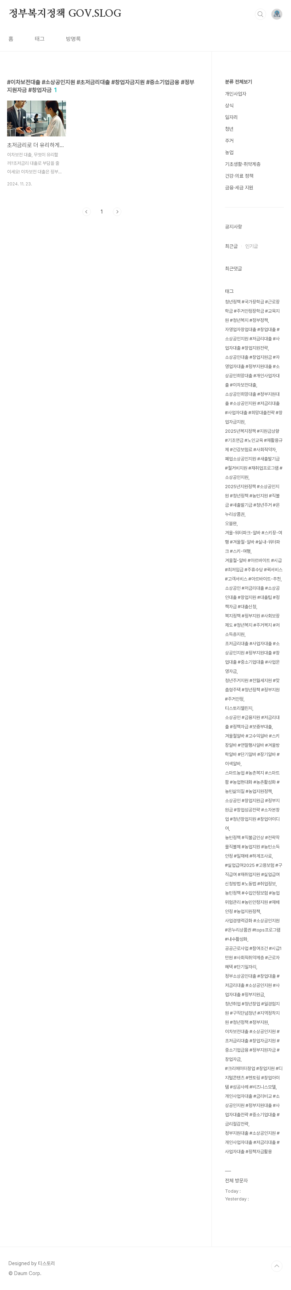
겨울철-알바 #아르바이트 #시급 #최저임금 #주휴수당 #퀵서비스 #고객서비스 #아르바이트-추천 (253, 570)
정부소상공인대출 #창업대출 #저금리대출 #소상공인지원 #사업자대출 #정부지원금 (252, 985)
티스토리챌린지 (238, 708)
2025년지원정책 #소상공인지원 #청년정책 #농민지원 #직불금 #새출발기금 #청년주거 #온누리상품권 (252, 500)
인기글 (251, 246)
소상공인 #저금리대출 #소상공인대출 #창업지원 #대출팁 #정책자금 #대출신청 (252, 597)
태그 (40, 39)
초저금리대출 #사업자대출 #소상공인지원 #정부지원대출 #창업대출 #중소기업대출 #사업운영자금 (252, 657)
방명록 (73, 39)
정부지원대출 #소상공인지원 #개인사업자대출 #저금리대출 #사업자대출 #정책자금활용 (252, 1142)
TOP (276, 1266)
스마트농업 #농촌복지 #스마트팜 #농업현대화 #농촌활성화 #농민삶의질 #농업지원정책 (252, 782)
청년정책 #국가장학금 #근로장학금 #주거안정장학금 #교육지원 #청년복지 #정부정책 (252, 311)
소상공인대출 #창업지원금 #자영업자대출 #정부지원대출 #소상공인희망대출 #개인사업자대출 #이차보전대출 (252, 371)
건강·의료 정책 (239, 176)
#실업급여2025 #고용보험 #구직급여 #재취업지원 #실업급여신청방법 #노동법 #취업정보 (253, 874)
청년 (229, 129)
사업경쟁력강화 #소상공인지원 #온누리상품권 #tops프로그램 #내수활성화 (252, 930)
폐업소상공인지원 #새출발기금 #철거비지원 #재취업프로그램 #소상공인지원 (253, 468)
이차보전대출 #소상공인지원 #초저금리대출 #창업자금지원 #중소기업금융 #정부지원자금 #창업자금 (252, 1045)
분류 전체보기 (238, 82)
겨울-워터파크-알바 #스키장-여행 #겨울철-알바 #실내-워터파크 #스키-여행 (253, 542)
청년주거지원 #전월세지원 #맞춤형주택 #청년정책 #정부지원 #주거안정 (252, 690)
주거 (229, 141)
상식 (229, 105)
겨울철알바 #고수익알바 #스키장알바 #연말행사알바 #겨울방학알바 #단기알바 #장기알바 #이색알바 (252, 749)
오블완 (231, 523)
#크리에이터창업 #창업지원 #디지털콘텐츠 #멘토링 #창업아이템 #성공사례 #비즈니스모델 (253, 1078)
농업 (229, 152)
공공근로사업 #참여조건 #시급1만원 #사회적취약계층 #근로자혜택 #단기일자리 (253, 958)
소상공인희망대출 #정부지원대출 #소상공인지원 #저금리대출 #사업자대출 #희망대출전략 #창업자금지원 (253, 408)
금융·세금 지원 (239, 187)
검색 (260, 14)
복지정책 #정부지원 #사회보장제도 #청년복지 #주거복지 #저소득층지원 (252, 625)
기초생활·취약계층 (242, 164)
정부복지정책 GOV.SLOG (65, 14)
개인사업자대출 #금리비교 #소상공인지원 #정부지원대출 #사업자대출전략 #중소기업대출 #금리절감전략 (252, 1110)
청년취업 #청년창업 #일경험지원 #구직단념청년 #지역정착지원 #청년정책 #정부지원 (252, 1013)
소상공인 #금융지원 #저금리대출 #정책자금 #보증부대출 (252, 722)
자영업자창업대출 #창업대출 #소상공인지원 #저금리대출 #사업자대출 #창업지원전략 (252, 339)
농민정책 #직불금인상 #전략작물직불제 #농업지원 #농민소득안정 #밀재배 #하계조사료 (252, 847)
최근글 (231, 246)
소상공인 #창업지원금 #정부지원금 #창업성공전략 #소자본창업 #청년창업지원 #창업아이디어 (252, 814)
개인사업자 (235, 94)
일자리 (231, 117)
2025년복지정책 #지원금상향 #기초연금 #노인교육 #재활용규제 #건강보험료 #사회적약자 (253, 440)
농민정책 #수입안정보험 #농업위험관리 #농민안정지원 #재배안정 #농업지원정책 (252, 902)
